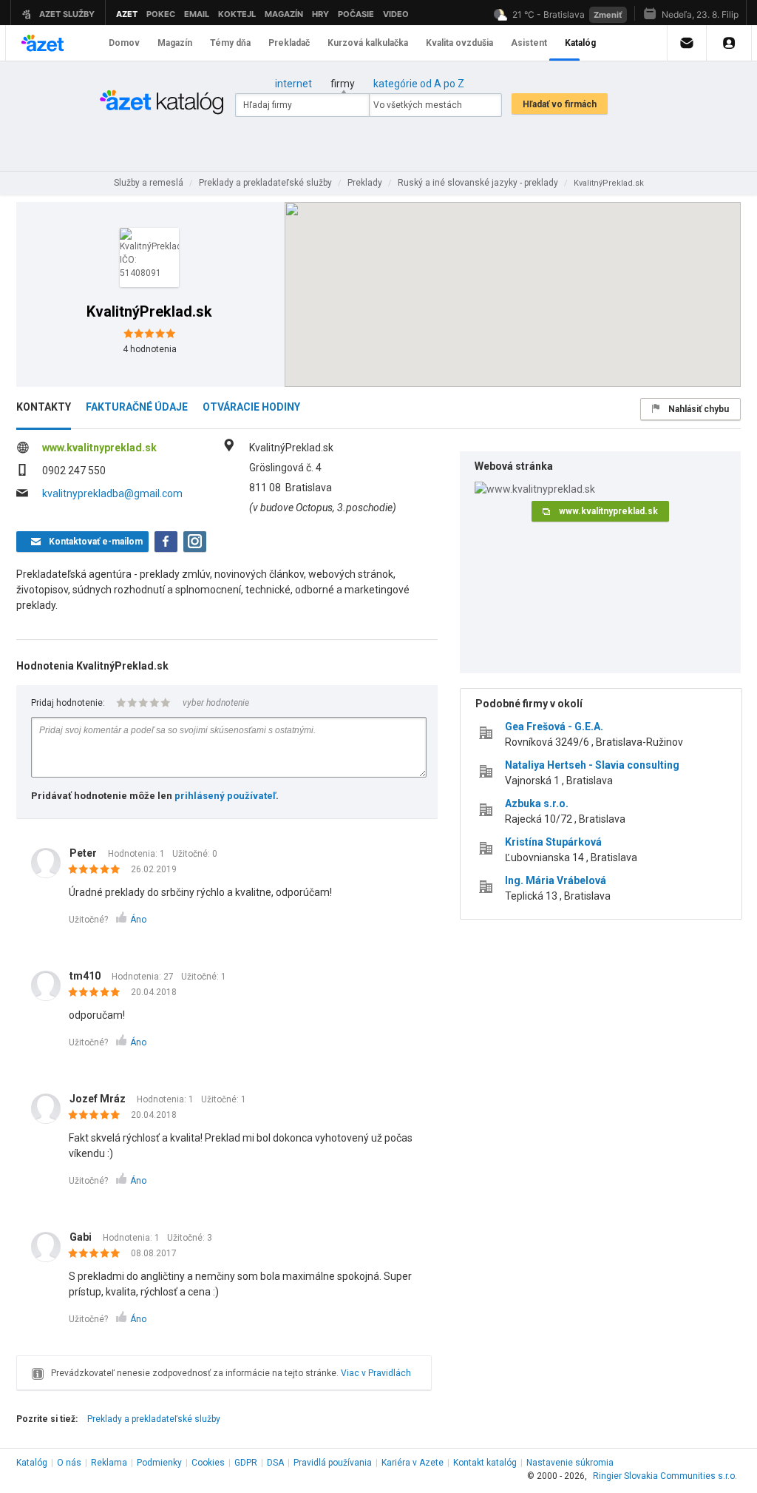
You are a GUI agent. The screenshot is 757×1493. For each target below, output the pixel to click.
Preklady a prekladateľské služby (153, 1419)
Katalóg (31, 1462)
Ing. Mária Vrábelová (555, 880)
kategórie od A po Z (418, 84)
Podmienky (159, 1462)
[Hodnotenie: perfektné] (98, 870)
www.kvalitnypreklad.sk (99, 448)
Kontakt (485, 1462)
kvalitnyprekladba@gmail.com (112, 493)
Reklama (109, 1462)
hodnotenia (150, 349)
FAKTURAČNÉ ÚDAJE (137, 407)
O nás (69, 1462)
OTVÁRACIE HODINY (251, 407)
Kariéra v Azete (412, 1462)
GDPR (245, 1462)
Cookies (208, 1462)
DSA (275, 1462)
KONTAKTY (43, 407)
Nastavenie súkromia (570, 1462)
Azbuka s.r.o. (536, 803)
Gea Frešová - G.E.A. (554, 726)
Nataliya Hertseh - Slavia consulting (592, 765)
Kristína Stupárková (553, 842)
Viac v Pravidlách (376, 1373)
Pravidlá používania (332, 1462)
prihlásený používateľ (225, 795)
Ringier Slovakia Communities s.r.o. (665, 1476)
